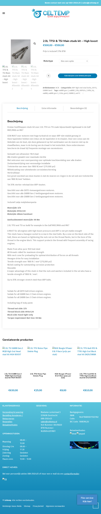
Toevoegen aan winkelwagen (77, 76)
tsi (93, 90)
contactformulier (71, 474)
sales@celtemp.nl (90, 3)
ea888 (45, 93)
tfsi (77, 90)
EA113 (94, 88)
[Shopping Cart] (97, 13)
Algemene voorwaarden (55, 506)
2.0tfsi (88, 90)
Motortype (48, 61)
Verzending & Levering (12, 412)
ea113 (78, 93)
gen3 (66, 93)
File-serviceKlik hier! (87, 499)
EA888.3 (72, 93)
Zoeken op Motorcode (45, 28)
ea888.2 (72, 90)
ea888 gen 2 (63, 90)
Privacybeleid (38, 506)
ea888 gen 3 (53, 93)
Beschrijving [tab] (22, 108)
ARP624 (83, 90)
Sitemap (27, 506)
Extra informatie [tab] (49, 108)
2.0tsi (61, 93)
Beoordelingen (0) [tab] (78, 108)
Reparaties (7, 422)
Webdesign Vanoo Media (11, 506)
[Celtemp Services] (50, 13)
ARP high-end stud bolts (81, 88)
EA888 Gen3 (60, 28)
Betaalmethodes (9, 425)
